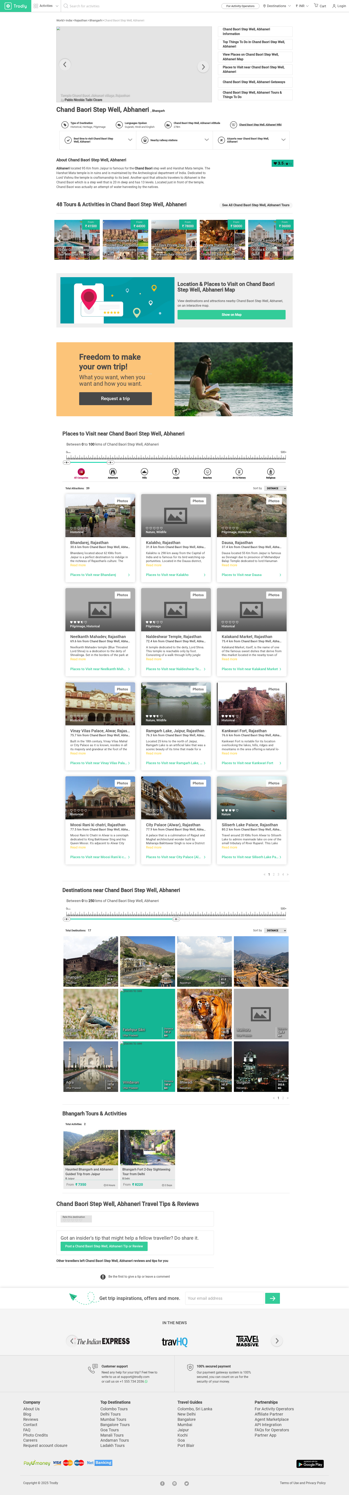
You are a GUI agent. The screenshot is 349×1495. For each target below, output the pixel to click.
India (69, 20)
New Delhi (187, 1414)
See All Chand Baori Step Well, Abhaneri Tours (255, 205)
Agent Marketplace (272, 1419)
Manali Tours (112, 1435)
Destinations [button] (276, 6)
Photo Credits (35, 1435)
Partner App (265, 1435)
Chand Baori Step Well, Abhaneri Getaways (254, 82)
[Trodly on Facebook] (162, 1483)
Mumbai (185, 1424)
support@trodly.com (135, 1377)
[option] (134, 64)
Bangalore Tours (115, 1424)
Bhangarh (95, 20)
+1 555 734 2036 (132, 1381)
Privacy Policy (316, 1483)
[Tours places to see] (15, 6)
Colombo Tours (114, 1409)
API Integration (268, 1424)
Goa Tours (109, 1430)
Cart (323, 6)
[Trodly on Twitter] (186, 1483)
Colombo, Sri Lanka (195, 1409)
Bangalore (187, 1419)
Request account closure (45, 1445)
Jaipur (183, 1430)
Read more (78, 565)
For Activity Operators (240, 6)
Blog (27, 1414)
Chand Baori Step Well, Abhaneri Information (246, 31)
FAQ (26, 1430)
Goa (181, 1440)
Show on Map (232, 315)
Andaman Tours (114, 1440)
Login (341, 6)
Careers (30, 1440)
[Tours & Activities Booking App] (250, 1464)
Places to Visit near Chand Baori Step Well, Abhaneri (254, 69)
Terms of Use (289, 1483)
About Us (31, 1409)
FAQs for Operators (272, 1430)
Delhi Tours (110, 1414)
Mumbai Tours (113, 1419)
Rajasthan (80, 20)
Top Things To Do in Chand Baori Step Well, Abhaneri (254, 44)
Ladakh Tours (112, 1445)
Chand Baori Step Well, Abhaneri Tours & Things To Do (252, 95)
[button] (302, 6)
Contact (30, 1424)
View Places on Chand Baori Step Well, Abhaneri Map (251, 57)
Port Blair (186, 1445)
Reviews (30, 1419)
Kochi (183, 1435)
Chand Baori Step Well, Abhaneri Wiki (260, 124)
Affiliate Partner (269, 1414)
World (60, 20)
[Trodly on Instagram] (174, 1483)
